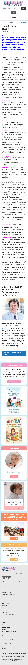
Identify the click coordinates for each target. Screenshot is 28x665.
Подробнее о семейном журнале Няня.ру (12, 353)
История (4, 624)
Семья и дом (5, 610)
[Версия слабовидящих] (13, 12)
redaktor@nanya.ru (16, 555)
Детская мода (5, 605)
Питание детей (5, 599)
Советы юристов (5, 612)
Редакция (4, 622)
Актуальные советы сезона (8, 614)
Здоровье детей (5, 596)
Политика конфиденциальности (9, 631)
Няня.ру (4, 328)
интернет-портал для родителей (9, 570)
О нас (3, 619)
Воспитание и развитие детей (8, 594)
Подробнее (14, 476)
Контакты (5, 636)
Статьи (4, 586)
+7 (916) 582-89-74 (8, 639)
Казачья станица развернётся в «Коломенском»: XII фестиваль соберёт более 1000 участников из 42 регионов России (14, 517)
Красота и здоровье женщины (8, 607)
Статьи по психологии (7, 603)
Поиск (23, 8)
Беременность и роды (7, 592)
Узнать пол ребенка (14, 381)
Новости (4, 590)
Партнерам (4, 629)
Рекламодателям (6, 627)
